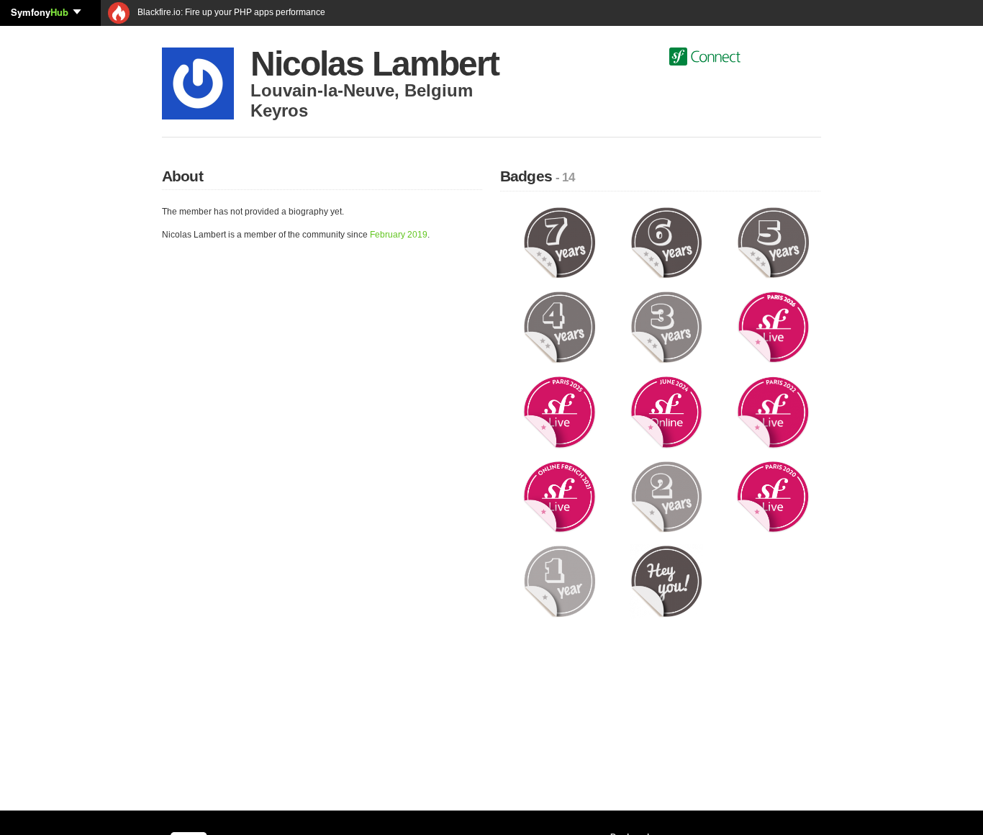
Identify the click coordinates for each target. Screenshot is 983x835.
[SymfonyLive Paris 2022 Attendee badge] (773, 412)
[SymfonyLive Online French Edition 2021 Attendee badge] (559, 496)
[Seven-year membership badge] (559, 242)
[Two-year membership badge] (667, 496)
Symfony (39, 12)
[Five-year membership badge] (773, 242)
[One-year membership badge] (559, 581)
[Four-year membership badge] (559, 327)
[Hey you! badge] (667, 581)
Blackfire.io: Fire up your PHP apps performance (230, 12)
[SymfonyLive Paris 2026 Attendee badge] (773, 327)
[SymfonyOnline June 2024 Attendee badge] (667, 412)
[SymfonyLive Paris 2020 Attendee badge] (773, 496)
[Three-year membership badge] (667, 327)
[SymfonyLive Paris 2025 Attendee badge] (559, 412)
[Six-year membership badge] (667, 242)
